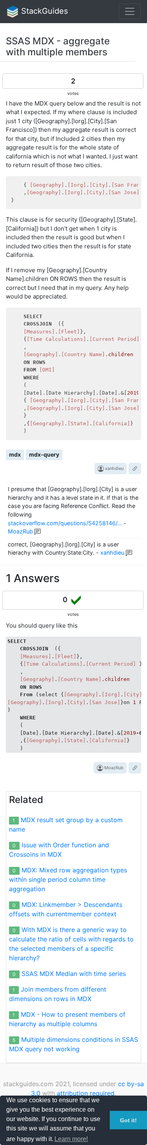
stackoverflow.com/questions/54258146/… (65, 523)
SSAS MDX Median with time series (74, 974)
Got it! (128, 1120)
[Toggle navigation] (130, 11)
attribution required (85, 1093)
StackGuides (43, 11)
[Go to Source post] (135, 468)
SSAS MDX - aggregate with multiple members (58, 46)
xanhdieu (113, 468)
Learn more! (71, 1139)
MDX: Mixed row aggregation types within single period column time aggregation (68, 879)
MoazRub (20, 531)
